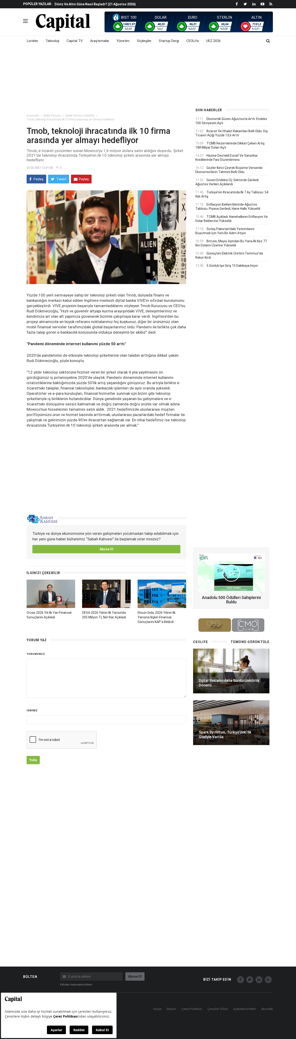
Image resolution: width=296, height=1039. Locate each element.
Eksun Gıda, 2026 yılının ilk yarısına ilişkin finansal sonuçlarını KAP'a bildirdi (157, 617)
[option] (120, 3)
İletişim (171, 1009)
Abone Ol (106, 549)
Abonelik (267, 1009)
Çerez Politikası (192, 1009)
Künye (157, 1009)
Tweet (61, 179)
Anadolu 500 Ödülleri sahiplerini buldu (231, 600)
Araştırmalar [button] (99, 41)
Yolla (33, 760)
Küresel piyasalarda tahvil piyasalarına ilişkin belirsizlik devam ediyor (109, 4)
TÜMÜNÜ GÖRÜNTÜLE (250, 642)
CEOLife (192, 41)
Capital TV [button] (75, 41)
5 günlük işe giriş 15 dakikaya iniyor (232, 265)
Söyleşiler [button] (144, 41)
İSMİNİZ (32, 710)
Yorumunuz (36, 654)
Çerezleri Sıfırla (217, 1009)
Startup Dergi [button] (169, 41)
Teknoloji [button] (52, 41)
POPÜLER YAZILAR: (37, 4)
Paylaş (38, 179)
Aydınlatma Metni (244, 1009)
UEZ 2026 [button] (213, 41)
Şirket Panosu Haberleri (79, 115)
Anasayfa (33, 115)
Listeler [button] (32, 41)
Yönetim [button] (123, 41)
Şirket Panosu (52, 115)
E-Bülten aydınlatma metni (76, 984)
